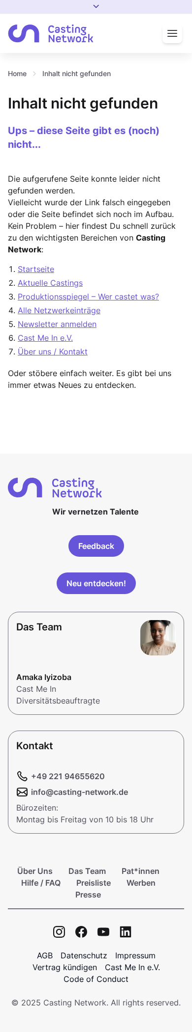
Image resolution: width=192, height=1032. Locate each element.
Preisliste (93, 883)
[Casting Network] (51, 34)
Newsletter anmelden (57, 324)
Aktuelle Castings (50, 283)
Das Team (87, 871)
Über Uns (35, 871)
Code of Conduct (96, 979)
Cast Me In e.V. (45, 338)
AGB (45, 955)
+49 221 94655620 (68, 776)
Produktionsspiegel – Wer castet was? (88, 296)
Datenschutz (84, 955)
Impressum (135, 955)
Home (17, 73)
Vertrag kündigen (64, 967)
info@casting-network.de (79, 792)
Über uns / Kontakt (53, 351)
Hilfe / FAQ (41, 883)
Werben (141, 883)
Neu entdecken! (96, 583)
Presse (88, 894)
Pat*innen (141, 871)
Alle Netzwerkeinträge (59, 310)
